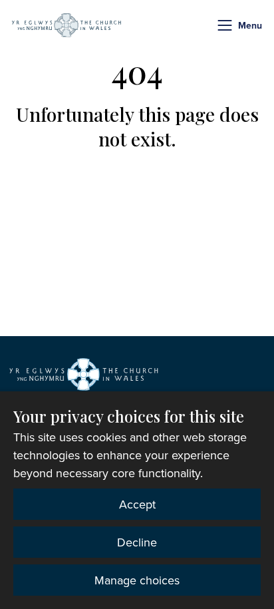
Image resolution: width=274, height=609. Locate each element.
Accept (137, 504)
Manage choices (137, 580)
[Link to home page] (66, 25)
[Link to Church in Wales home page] (83, 374)
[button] (224, 25)
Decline (137, 542)
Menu (250, 25)
